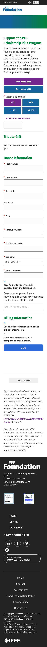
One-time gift (23, 81)
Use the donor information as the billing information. (21, 328)
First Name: (11, 163)
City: (7, 216)
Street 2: (8, 202)
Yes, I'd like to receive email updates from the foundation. (20, 286)
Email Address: (13, 270)
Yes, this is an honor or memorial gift (21, 147)
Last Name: (11, 177)
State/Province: (13, 229)
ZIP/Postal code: (14, 243)
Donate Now (24, 380)
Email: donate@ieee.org (17, 481)
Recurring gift (23, 89)
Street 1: (9, 191)
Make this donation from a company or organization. (18, 339)
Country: (9, 256)
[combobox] (23, 307)
